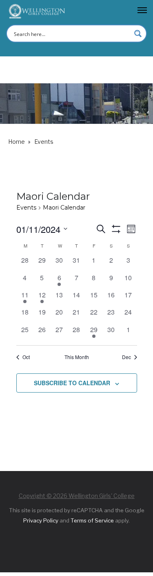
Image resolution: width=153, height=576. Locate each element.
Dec (126, 357)
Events (26, 207)
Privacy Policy (40, 520)
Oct (26, 357)
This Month (76, 357)
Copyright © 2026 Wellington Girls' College (77, 495)
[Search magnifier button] (138, 33)
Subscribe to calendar (72, 383)
